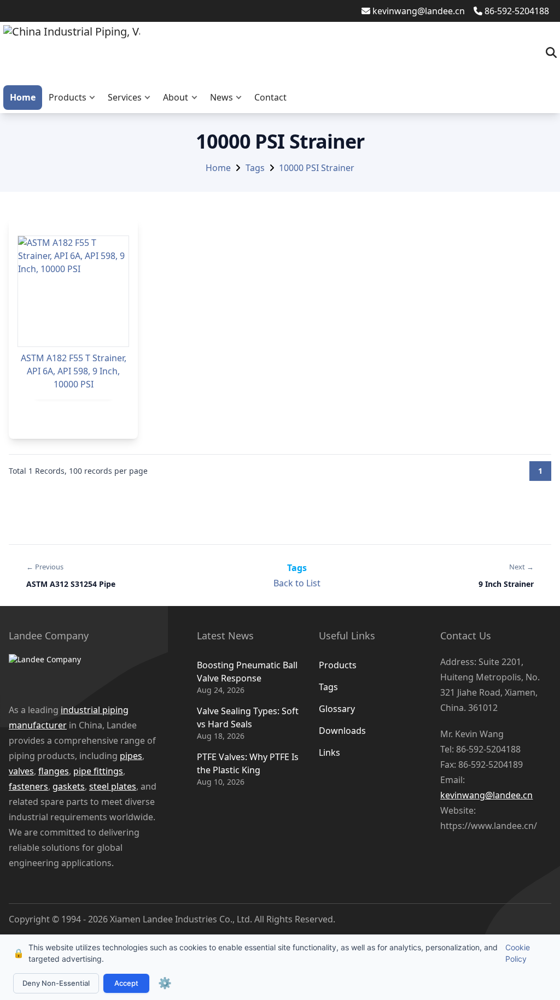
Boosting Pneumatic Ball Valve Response (247, 671)
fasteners (28, 786)
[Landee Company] (86, 672)
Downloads (342, 731)
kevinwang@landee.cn (418, 11)
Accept (126, 983)
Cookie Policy (517, 953)
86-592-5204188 (517, 11)
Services (125, 97)
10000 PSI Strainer (316, 168)
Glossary (337, 709)
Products (67, 97)
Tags (255, 168)
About (175, 97)
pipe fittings (98, 771)
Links (329, 752)
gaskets (68, 786)
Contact (270, 97)
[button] (94, 97)
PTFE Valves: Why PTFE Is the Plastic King (248, 763)
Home (23, 97)
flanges (53, 771)
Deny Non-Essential (56, 983)
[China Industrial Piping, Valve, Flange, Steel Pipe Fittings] (71, 52)
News (221, 97)
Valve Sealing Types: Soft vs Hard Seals (248, 717)
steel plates (112, 786)
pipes (131, 756)
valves (21, 771)
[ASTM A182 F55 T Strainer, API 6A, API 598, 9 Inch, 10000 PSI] (73, 291)
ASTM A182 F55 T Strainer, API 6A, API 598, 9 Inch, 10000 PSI (73, 371)
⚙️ (165, 983)
